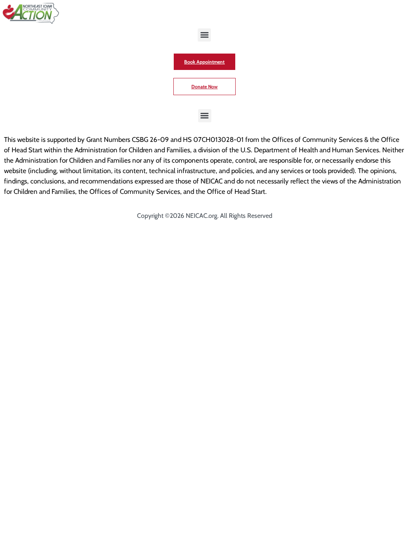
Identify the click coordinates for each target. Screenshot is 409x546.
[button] (204, 35)
